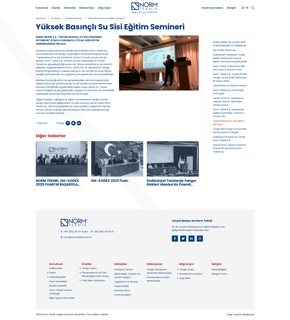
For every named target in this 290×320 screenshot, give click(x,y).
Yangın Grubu (89, 268)
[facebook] (175, 239)
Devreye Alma (122, 290)
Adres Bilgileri (219, 269)
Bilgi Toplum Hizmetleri (61, 297)
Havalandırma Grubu (190, 273)
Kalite (52, 272)
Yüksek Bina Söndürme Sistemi (230, 85)
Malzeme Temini (123, 269)
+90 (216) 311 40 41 (73, 231)
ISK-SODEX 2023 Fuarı (224, 50)
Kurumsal (42, 8)
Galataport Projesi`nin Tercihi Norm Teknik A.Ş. (229, 138)
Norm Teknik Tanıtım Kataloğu (60, 291)
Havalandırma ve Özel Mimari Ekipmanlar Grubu (95, 274)
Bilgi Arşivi (104, 8)
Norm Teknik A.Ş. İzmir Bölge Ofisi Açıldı (228, 92)
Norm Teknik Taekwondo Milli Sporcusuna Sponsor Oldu (228, 68)
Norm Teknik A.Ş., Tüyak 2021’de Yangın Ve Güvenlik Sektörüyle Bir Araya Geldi (230, 77)
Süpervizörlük (121, 286)
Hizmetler (70, 8)
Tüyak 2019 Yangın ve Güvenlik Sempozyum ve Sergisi (229, 130)
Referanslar (86, 8)
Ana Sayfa (41, 18)
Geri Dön (43, 123)
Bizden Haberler (74, 18)
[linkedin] (191, 239)
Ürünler (56, 8)
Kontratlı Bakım (122, 294)
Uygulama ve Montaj (125, 281)
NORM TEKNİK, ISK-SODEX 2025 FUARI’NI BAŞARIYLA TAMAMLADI (229, 44)
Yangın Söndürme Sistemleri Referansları (159, 271)
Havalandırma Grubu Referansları (158, 279)
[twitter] (183, 239)
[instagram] (200, 239)
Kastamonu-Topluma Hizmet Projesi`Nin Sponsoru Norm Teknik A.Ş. (229, 148)
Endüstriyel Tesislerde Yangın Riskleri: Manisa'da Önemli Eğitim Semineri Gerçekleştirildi (230, 58)
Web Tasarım (234, 314)
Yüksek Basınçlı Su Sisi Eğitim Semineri (106, 18)
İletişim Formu (219, 273)
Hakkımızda (55, 268)
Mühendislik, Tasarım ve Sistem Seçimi (127, 275)
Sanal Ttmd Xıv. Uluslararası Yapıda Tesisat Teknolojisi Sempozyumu (228, 101)
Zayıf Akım (185, 278)
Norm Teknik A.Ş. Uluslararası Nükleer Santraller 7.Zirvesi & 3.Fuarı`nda (228, 113)
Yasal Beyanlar (57, 277)
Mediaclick (248, 314)
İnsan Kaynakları (212, 8)
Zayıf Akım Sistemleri (93, 280)
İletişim (231, 8)
